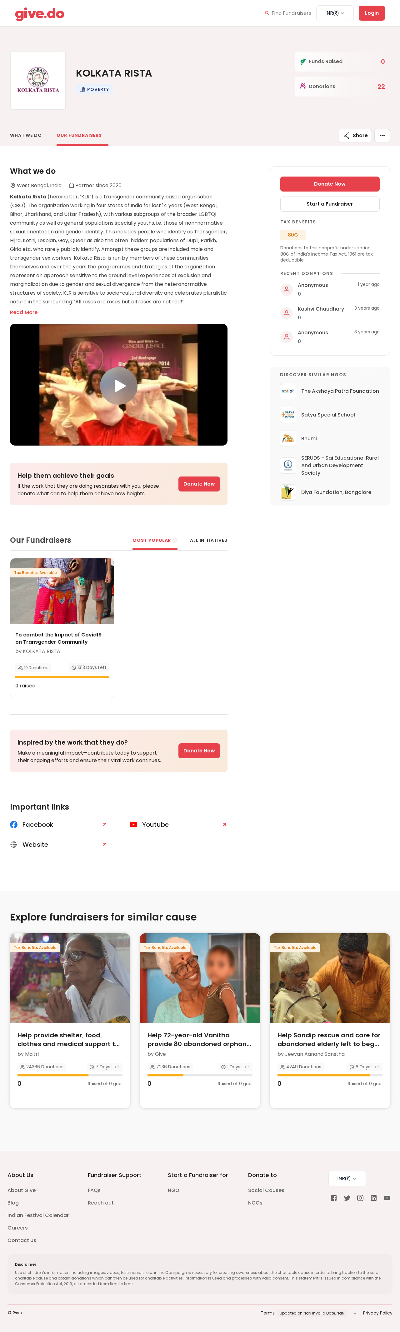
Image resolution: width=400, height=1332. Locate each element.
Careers (18, 1227)
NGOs (255, 1202)
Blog (13, 1202)
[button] (94, 89)
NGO (173, 1190)
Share (360, 135)
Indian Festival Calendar (38, 1215)
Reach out (101, 1202)
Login (372, 13)
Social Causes (266, 1190)
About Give (22, 1190)
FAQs (94, 1190)
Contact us (22, 1240)
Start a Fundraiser (330, 203)
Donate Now (199, 483)
